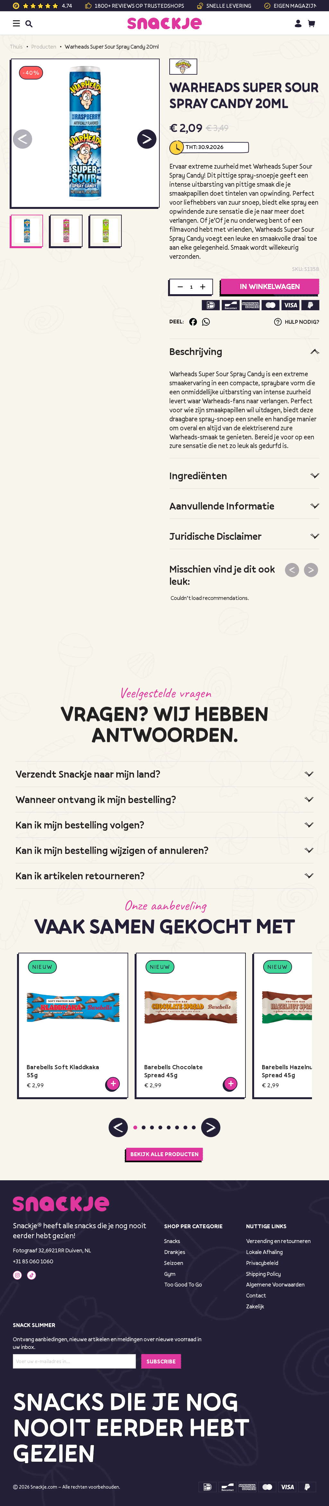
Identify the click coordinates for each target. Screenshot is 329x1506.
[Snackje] (165, 23)
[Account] (298, 23)
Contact (256, 1295)
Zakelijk (255, 1306)
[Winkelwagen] (311, 23)
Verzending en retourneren (278, 1241)
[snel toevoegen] (113, 1083)
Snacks (172, 1241)
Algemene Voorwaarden (275, 1284)
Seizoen (173, 1263)
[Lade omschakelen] (16, 23)
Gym (169, 1273)
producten (43, 47)
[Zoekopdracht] (28, 23)
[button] (146, 139)
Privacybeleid (262, 1263)
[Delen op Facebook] (193, 322)
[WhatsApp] (206, 322)
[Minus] (180, 286)
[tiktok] (31, 1275)
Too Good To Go (183, 1284)
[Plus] (203, 286)
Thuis (16, 47)
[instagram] (17, 1275)
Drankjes (174, 1252)
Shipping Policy (263, 1273)
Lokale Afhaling (264, 1252)
